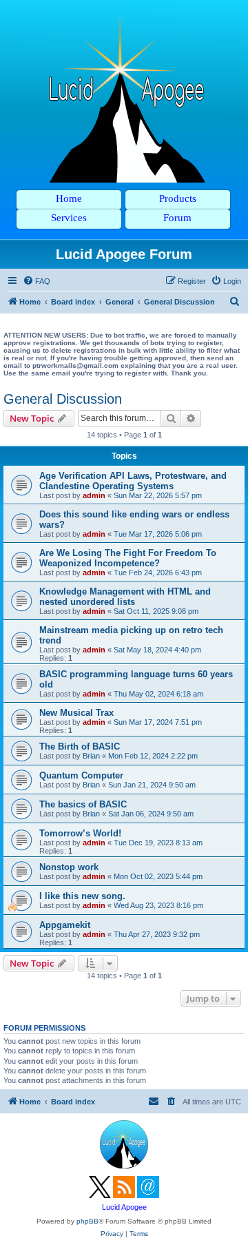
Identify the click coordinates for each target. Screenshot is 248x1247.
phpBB (87, 1221)
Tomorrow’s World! (80, 833)
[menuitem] (36, 281)
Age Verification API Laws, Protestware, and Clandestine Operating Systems (133, 481)
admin (94, 495)
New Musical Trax (76, 713)
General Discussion (62, 398)
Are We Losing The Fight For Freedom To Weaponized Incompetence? (127, 558)
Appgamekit (64, 925)
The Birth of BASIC (79, 746)
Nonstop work (69, 867)
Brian (91, 756)
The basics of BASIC (83, 804)
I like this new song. (82, 896)
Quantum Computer (81, 775)
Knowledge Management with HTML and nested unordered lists (125, 596)
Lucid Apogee (124, 1207)
